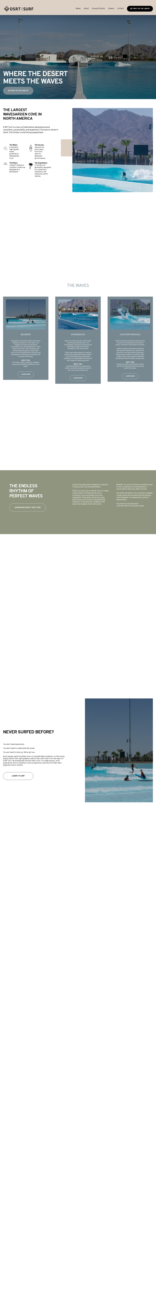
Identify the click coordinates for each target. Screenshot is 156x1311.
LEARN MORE (25, 374)
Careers (111, 8)
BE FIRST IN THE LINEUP (140, 9)
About (86, 8)
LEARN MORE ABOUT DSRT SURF (28, 508)
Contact (120, 8)
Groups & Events (98, 8)
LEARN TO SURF (18, 776)
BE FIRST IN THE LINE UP (18, 91)
